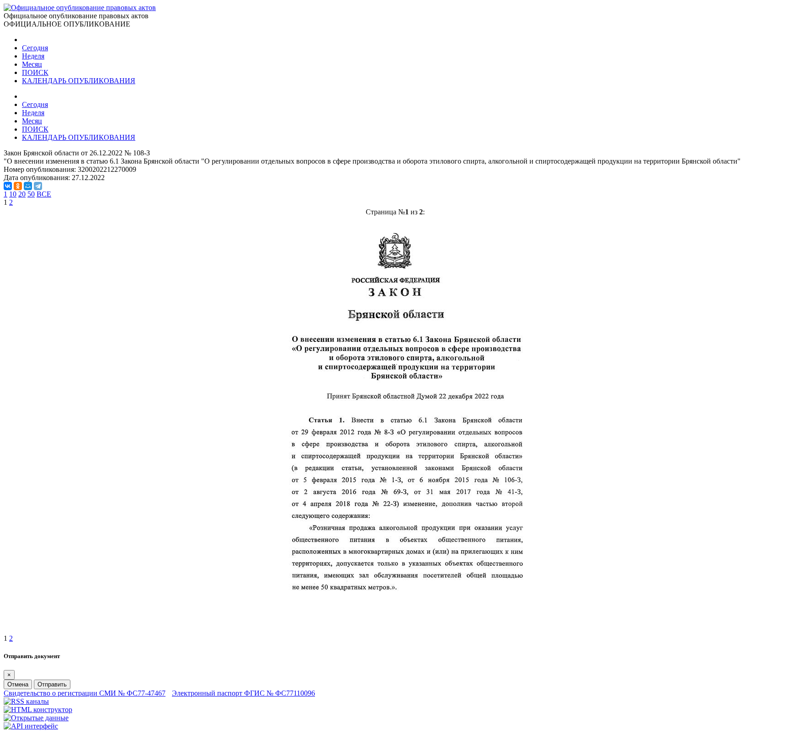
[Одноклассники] (18, 186)
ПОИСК (35, 72)
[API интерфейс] (31, 726)
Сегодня (35, 48)
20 (22, 194)
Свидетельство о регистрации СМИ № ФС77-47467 (84, 693)
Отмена (17, 684)
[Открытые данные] (36, 718)
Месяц (32, 64)
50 (31, 194)
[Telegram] (38, 186)
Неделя (33, 56)
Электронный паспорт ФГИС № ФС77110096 (243, 693)
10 (12, 194)
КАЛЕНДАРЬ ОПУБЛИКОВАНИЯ (78, 81)
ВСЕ (44, 194)
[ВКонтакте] (8, 186)
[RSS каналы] (26, 701)
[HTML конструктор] (38, 709)
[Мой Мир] (28, 186)
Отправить (52, 684)
